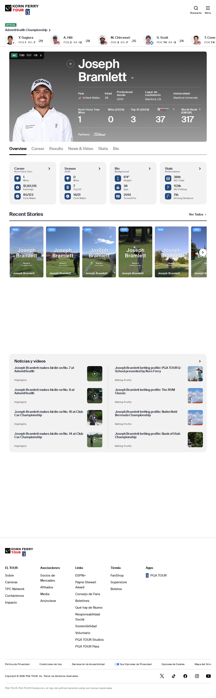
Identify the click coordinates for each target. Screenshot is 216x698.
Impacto (11, 602)
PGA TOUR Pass (87, 646)
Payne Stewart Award (85, 584)
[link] (22, 10)
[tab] (17, 150)
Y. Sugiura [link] (26, 37)
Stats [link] (103, 148)
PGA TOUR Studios (89, 640)
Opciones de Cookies (173, 664)
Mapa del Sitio (203, 664)
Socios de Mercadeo (47, 578)
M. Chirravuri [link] (120, 37)
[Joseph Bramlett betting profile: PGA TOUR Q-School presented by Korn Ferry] (195, 373)
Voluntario (82, 633)
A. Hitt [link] (68, 37)
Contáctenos (14, 596)
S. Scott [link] (162, 37)
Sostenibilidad (86, 626)
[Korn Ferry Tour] (19, 552)
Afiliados (46, 587)
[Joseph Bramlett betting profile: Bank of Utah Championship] (195, 439)
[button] (132, 77)
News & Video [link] (80, 148)
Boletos (116, 589)
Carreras (11, 582)
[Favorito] (70, 64)
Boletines (82, 601)
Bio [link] (116, 148)
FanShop (117, 575)
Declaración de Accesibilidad (88, 664)
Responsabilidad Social (87, 617)
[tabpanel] (108, 337)
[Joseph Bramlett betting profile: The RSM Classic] (195, 395)
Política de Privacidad (17, 664)
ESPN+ (80, 575)
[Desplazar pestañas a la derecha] (203, 252)
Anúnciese (48, 601)
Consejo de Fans (87, 594)
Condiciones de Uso (50, 664)
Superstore (119, 582)
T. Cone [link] (209, 37)
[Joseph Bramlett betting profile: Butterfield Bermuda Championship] (195, 417)
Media (44, 594)
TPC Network (14, 589)
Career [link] (37, 148)
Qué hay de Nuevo (89, 607)
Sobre (9, 575)
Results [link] (56, 148)
